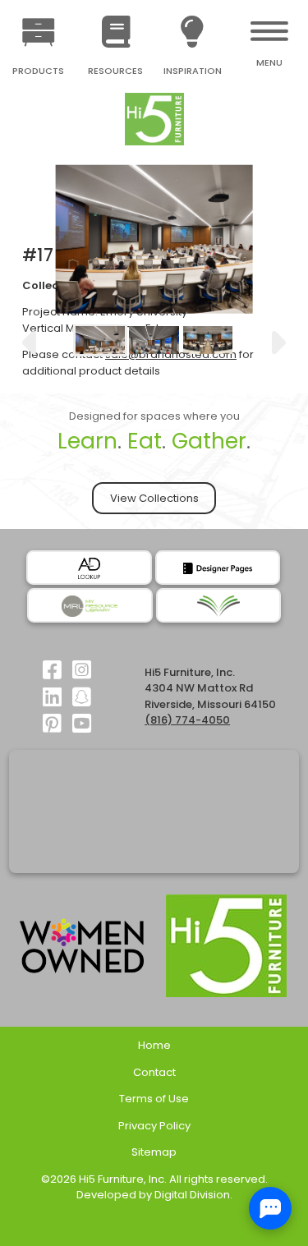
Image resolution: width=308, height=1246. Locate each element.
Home (154, 1045)
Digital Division (192, 1194)
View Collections (154, 498)
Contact (154, 1072)
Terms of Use (154, 1098)
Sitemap (154, 1152)
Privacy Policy (154, 1125)
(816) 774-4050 (187, 720)
